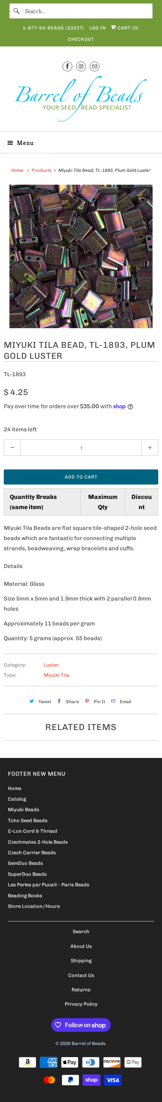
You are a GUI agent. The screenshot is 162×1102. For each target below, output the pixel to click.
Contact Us (81, 975)
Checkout (81, 39)
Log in (97, 28)
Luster (51, 665)
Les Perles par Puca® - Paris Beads (48, 884)
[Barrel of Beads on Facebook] (67, 66)
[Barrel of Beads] (81, 100)
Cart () (127, 28)
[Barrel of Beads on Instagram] (81, 66)
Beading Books (25, 895)
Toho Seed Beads (27, 820)
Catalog (17, 799)
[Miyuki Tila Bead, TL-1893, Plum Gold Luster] (81, 256)
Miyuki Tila (56, 675)
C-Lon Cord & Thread (32, 831)
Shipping (81, 960)
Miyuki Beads (23, 809)
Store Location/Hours (34, 906)
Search (81, 931)
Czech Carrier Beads (32, 852)
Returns (81, 989)
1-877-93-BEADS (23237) (53, 28)
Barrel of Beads (88, 1043)
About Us (81, 946)
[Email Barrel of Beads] (94, 66)
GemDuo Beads (25, 863)
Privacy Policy (81, 1004)
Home (14, 788)
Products (42, 170)
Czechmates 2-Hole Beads (38, 842)
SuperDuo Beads (27, 874)
